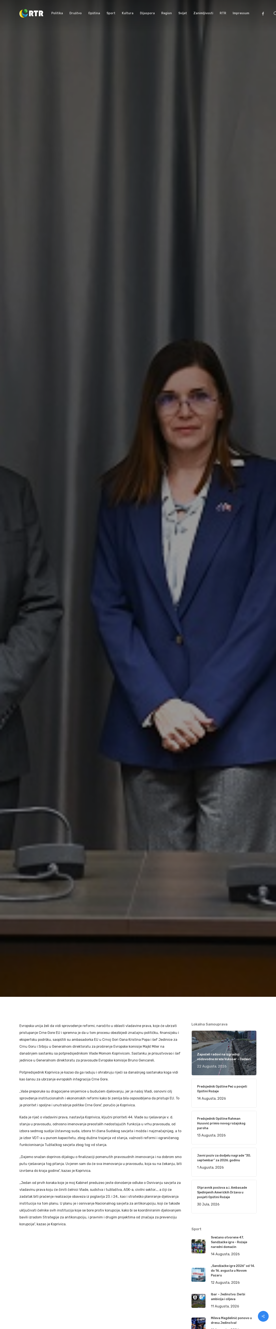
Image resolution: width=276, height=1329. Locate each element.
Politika (87, 581)
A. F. (28, 581)
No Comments (240, 523)
